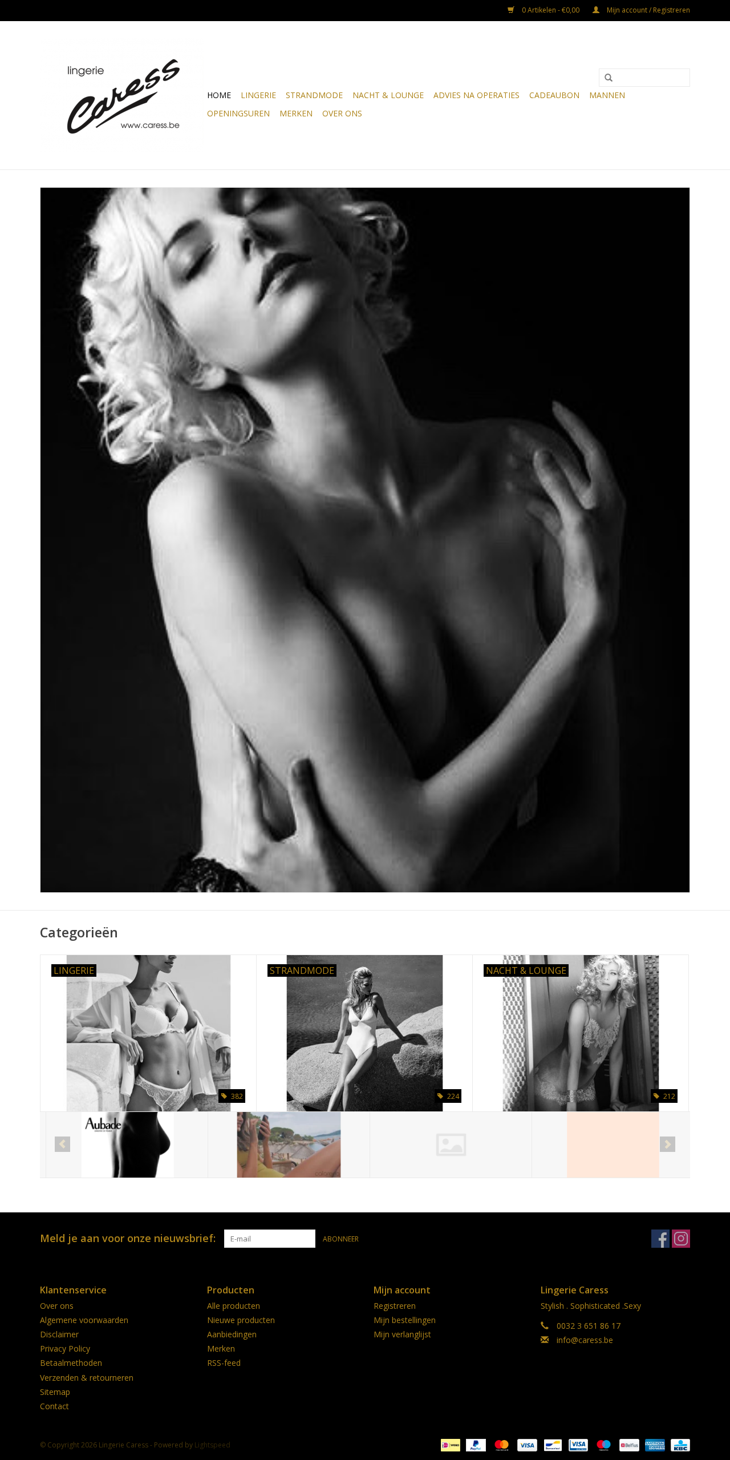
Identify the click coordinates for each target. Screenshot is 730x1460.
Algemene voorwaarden (84, 1320)
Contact (54, 1406)
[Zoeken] (608, 78)
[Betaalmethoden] (449, 1444)
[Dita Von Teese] (445, 1145)
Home (219, 95)
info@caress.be (585, 1339)
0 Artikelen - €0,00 (550, 10)
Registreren (395, 1305)
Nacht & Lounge (388, 95)
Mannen (607, 95)
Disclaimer (59, 1334)
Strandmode (314, 95)
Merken (296, 113)
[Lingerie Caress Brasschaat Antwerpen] (122, 95)
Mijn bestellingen (405, 1320)
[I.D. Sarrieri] (607, 1145)
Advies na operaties (476, 95)
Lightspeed (212, 1445)
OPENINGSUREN (238, 113)
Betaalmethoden (71, 1362)
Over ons (342, 113)
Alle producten (233, 1305)
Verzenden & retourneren (86, 1377)
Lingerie (258, 95)
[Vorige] (62, 1144)
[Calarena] (283, 1145)
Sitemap (55, 1391)
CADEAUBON (554, 95)
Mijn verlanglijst (402, 1334)
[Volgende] (667, 1144)
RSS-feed (224, 1362)
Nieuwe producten (241, 1320)
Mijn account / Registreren (647, 10)
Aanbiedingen (232, 1334)
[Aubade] (121, 1145)
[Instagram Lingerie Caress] (681, 1239)
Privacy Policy (65, 1348)
